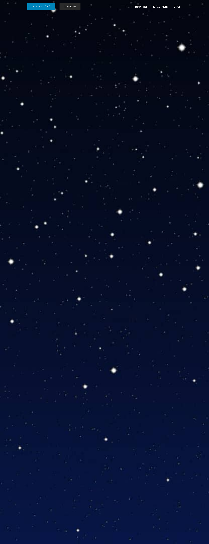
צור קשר (140, 6)
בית (177, 6)
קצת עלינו (160, 6)
